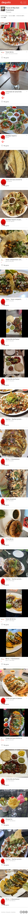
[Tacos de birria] (14, 603)
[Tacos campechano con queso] (14, 244)
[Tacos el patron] (14, 483)
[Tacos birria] (14, 36)
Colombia (3, 912)
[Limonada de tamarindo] (14, 76)
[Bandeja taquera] (14, 120)
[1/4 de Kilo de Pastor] (14, 324)
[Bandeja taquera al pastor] (14, 204)
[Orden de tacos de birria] (14, 164)
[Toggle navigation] (24, 2)
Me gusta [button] (6, 57)
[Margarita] (14, 803)
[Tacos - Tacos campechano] (14, 284)
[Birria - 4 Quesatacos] (14, 443)
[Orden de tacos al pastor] (14, 683)
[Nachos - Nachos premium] (14, 403)
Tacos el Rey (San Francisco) (12, 9)
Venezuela (8, 912)
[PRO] (3, 181)
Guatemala (13, 912)
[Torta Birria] (14, 523)
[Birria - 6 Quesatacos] (14, 883)
